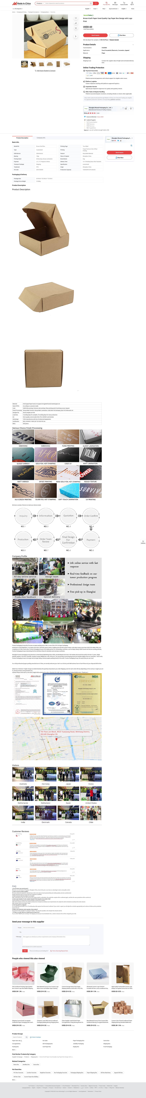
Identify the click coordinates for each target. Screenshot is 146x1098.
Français (51, 1087)
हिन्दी (96, 1087)
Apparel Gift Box (118, 1072)
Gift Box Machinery (106, 1072)
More (13, 1080)
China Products (40, 1085)
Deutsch (70, 1087)
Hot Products (32, 1085)
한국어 (86, 1087)
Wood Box (53, 12)
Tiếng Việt (111, 1087)
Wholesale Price (75, 1085)
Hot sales (45, 1040)
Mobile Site (109, 1085)
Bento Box (16, 1064)
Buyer (95, 8)
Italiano (64, 1087)
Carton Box (106, 1040)
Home (13, 12)
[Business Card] (131, 145)
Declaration (90, 1091)
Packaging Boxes (45, 12)
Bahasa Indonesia (120, 1087)
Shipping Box (106, 1043)
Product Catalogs (36, 1037)
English (33, 1087)
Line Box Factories (31, 1072)
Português (44, 1087)
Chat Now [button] (123, 35)
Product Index (102, 1085)
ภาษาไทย (100, 1087)
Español (39, 1087)
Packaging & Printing (21, 12)
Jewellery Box (26, 1064)
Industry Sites (84, 1085)
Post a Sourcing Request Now (59, 951)
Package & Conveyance (33, 12)
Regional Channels (93, 1085)
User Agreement (82, 1091)
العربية (82, 1087)
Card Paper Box (47, 1046)
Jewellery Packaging (78, 1043)
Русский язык (58, 1087)
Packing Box (15, 1046)
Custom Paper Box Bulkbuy (31, 1076)
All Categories (18, 8)
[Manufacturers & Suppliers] (21, 3)
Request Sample (114, 40)
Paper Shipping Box (92, 1072)
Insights (116, 1085)
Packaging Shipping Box (77, 1072)
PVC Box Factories (18, 1072)
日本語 (91, 1087)
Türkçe (106, 1087)
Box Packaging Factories (60, 1072)
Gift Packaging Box (48, 1043)
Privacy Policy (98, 1091)
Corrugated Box (16, 1043)
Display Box (76, 1046)
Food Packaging (107, 1046)
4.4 (113, 140)
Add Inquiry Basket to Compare (46, 71)
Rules (132, 8)
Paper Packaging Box (78, 1040)
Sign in (132, 4)
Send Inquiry (95, 35)
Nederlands (76, 1087)
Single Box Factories (45, 1072)
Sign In (86, 130)
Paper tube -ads (16, 1040)
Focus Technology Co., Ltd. (62, 1091)
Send (25, 951)
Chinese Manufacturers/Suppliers (52, 1085)
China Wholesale (66, 1085)
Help (103, 8)
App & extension (113, 8)
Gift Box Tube (17, 1076)
